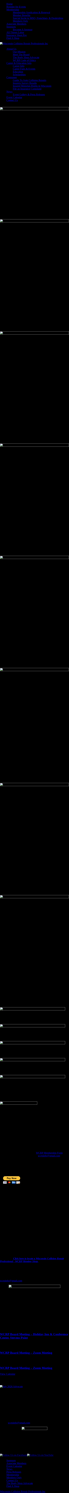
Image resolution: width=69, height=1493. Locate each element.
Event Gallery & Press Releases (29, 94)
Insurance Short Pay (16, 35)
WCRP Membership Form (49, 1153)
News (9, 91)
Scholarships (19, 74)
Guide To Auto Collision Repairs (29, 80)
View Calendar (7, 1374)
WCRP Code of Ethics (24, 60)
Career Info (18, 66)
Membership (12, 9)
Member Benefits (21, 15)
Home (9, 4)
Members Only (20, 21)
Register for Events (16, 6)
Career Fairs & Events (24, 68)
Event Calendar (14, 97)
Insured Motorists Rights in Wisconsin (32, 86)
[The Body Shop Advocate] (11, 1386)
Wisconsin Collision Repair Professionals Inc (22, 1491)
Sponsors (11, 26)
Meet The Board (21, 54)
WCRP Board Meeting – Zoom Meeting (26, 1352)
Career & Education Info (18, 63)
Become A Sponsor (22, 29)
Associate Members (16, 23)
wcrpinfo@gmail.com (49, 1155)
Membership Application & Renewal (31, 12)
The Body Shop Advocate (26, 57)
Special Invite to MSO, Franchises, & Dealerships (38, 18)
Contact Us (12, 100)
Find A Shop (12, 38)
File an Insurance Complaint (27, 88)
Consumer (11, 77)
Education (18, 71)
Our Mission (19, 51)
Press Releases (13, 1472)
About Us (11, 49)
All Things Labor (15, 32)
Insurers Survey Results (25, 83)
